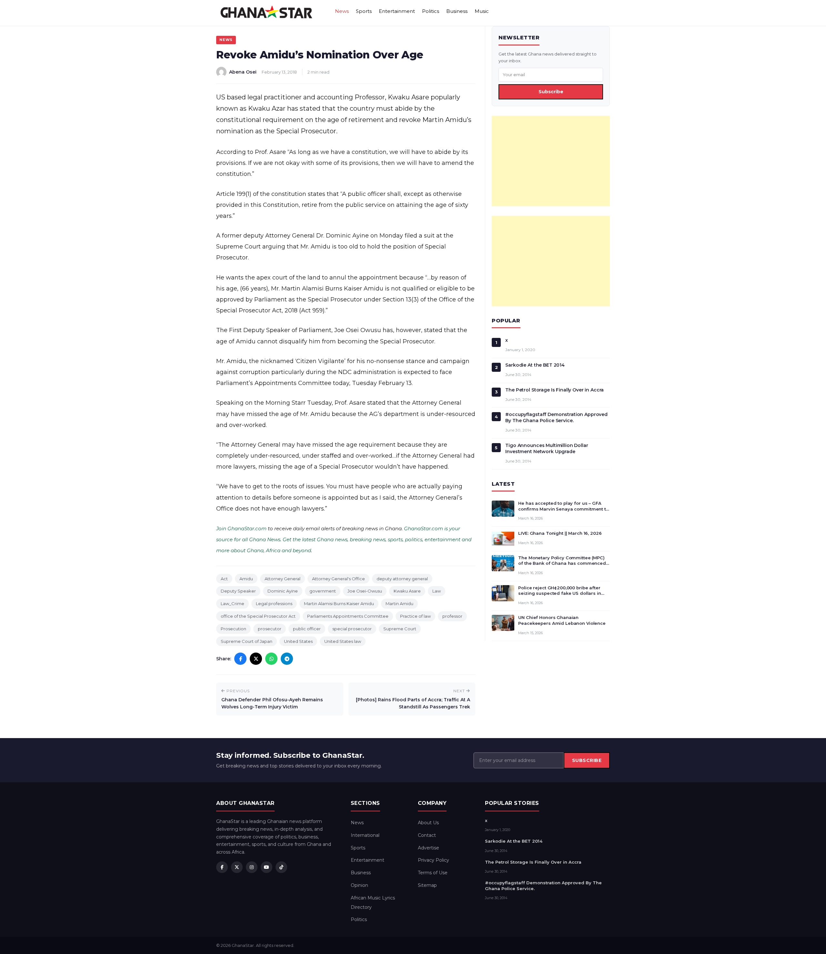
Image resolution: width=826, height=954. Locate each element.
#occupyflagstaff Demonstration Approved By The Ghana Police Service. (556, 417)
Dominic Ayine (282, 591)
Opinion (359, 885)
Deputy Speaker (238, 591)
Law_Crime (232, 603)
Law (436, 591)
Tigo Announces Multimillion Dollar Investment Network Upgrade (546, 448)
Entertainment (397, 11)
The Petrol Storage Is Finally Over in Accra (554, 390)
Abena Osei (243, 72)
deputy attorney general (402, 578)
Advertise (428, 848)
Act (224, 578)
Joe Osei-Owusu (365, 591)
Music (482, 11)
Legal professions (274, 603)
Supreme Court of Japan (246, 641)
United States (298, 641)
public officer (307, 628)
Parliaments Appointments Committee (347, 616)
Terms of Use (433, 873)
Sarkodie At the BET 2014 (535, 365)
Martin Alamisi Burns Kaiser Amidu (339, 603)
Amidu (246, 578)
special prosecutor (352, 628)
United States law (342, 641)
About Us (428, 823)
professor (452, 616)
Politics (430, 11)
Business (457, 11)
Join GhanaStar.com (241, 528)
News (342, 11)
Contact (427, 835)
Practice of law (415, 616)
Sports (364, 11)
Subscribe (551, 92)
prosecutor (269, 628)
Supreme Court (399, 628)
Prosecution (233, 628)
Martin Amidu (399, 603)
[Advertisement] (551, 161)
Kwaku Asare (407, 591)
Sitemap (427, 885)
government (322, 591)
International (365, 835)
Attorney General (282, 578)
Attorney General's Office (338, 578)
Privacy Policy (433, 860)
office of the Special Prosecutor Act (258, 616)
